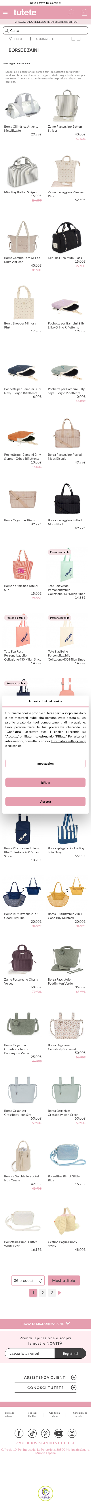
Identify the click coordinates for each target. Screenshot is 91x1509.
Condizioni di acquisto (80, 1414)
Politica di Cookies (32, 1414)
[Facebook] (19, 1433)
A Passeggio (9, 63)
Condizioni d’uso (55, 1414)
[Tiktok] (32, 1433)
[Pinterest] (45, 1433)
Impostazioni (45, 763)
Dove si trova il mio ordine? (45, 2)
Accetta (45, 801)
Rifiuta (45, 782)
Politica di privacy (9, 1414)
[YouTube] (58, 1433)
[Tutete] (26, 13)
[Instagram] (72, 1433)
